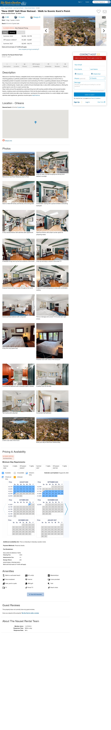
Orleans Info (8, 141)
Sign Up (76, 102)
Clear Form (101, 102)
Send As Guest (89, 95)
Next (103, 30)
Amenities (48, 66)
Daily (5, 32)
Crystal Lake (20, 107)
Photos (24, 66)
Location (16, 66)
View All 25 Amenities (36, 594)
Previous (46, 30)
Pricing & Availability (36, 65)
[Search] (109, 2)
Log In (87, 102)
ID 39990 (38, 8)
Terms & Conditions (95, 98)
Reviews (57, 66)
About (65, 66)
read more (35, 95)
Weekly (12, 32)
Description (7, 66)
